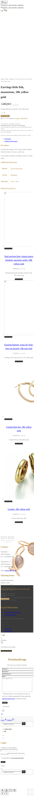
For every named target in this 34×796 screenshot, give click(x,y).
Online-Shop (8, 729)
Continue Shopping (6, 651)
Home (2, 79)
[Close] (1, 717)
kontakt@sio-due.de (10, 570)
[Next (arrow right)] (6, 793)
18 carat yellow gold (16, 168)
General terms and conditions (12, 612)
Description (7, 139)
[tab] (18, 139)
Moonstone (14, 175)
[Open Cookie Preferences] (14, 787)
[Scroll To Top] (2, 715)
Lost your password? (18, 758)
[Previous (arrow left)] (2, 793)
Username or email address (9, 747)
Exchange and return (10, 615)
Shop (6, 79)
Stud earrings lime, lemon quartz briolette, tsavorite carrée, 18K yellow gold (18, 260)
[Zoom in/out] (14, 790)
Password (4, 754)
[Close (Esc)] (2, 790)
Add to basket (5, 116)
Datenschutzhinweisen (8, 698)
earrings (11, 79)
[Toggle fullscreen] (10, 790)
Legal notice (7, 629)
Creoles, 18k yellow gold (19, 509)
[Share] (6, 790)
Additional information (10, 141)
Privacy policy (8, 631)
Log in (3, 762)
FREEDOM (23, 118)
